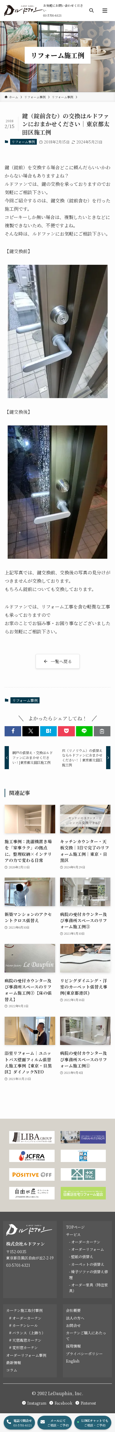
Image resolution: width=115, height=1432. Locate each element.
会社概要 (73, 1310)
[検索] (91, 10)
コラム (11, 1369)
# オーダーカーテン (25, 1317)
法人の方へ (75, 1317)
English (72, 1361)
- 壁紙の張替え (81, 1256)
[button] (13, 731)
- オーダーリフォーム (86, 1249)
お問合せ (73, 1325)
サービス (73, 1234)
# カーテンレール (23, 1325)
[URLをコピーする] (102, 731)
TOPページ (75, 1227)
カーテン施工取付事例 (24, 1310)
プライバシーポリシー (84, 1353)
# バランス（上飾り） (27, 1332)
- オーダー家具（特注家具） (88, 1287)
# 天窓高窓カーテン (25, 1340)
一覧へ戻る (61, 661)
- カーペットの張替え (86, 1264)
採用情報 (73, 1345)
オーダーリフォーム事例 (26, 1355)
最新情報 (13, 1362)
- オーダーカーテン (84, 1241)
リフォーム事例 (23, 141)
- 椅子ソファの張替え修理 (88, 1274)
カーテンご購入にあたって (86, 1335)
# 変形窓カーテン (23, 1347)
